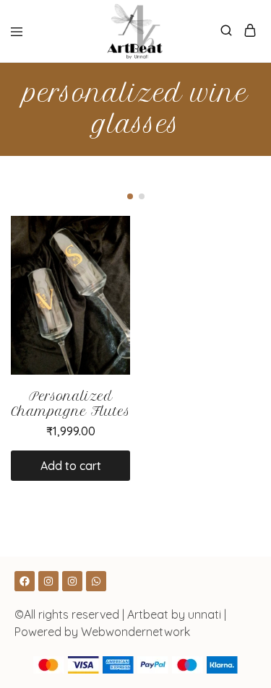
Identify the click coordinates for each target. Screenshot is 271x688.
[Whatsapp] (96, 581)
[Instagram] (48, 581)
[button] (130, 196)
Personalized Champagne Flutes (70, 404)
